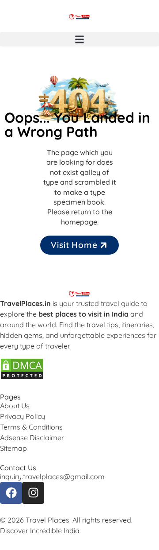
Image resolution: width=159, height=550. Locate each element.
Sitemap (13, 448)
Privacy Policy (22, 416)
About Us (15, 405)
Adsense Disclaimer (32, 437)
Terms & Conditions (31, 426)
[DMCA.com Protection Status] (22, 377)
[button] (79, 39)
